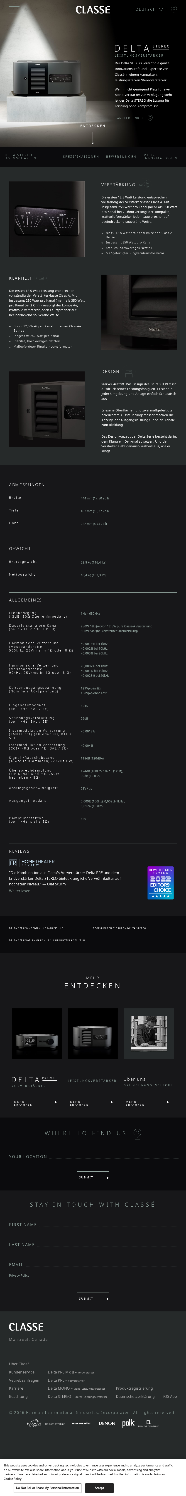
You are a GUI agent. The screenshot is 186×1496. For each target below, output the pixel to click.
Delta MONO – (76, 1388)
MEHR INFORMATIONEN (161, 157)
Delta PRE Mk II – (71, 1372)
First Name (23, 1225)
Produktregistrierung (134, 1388)
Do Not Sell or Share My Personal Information (47, 1488)
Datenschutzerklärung (135, 1396)
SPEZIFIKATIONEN (81, 156)
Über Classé (19, 1364)
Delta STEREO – (77, 1396)
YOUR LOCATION (28, 1157)
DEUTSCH (146, 9)
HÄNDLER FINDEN (130, 118)
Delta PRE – (66, 1380)
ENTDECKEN (93, 126)
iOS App (170, 1396)
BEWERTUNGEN (121, 156)
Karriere (16, 1388)
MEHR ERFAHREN (23, 1103)
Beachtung (18, 1396)
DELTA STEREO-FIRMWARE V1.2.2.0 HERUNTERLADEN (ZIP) (47, 940)
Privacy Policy (19, 1275)
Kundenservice (21, 1372)
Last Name (22, 1245)
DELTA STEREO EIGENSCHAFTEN (20, 157)
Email (16, 1265)
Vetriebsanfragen (24, 1380)
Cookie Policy (13, 1479)
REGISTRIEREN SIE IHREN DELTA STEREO (119, 928)
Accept (99, 1488)
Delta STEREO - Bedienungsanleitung (36, 928)
